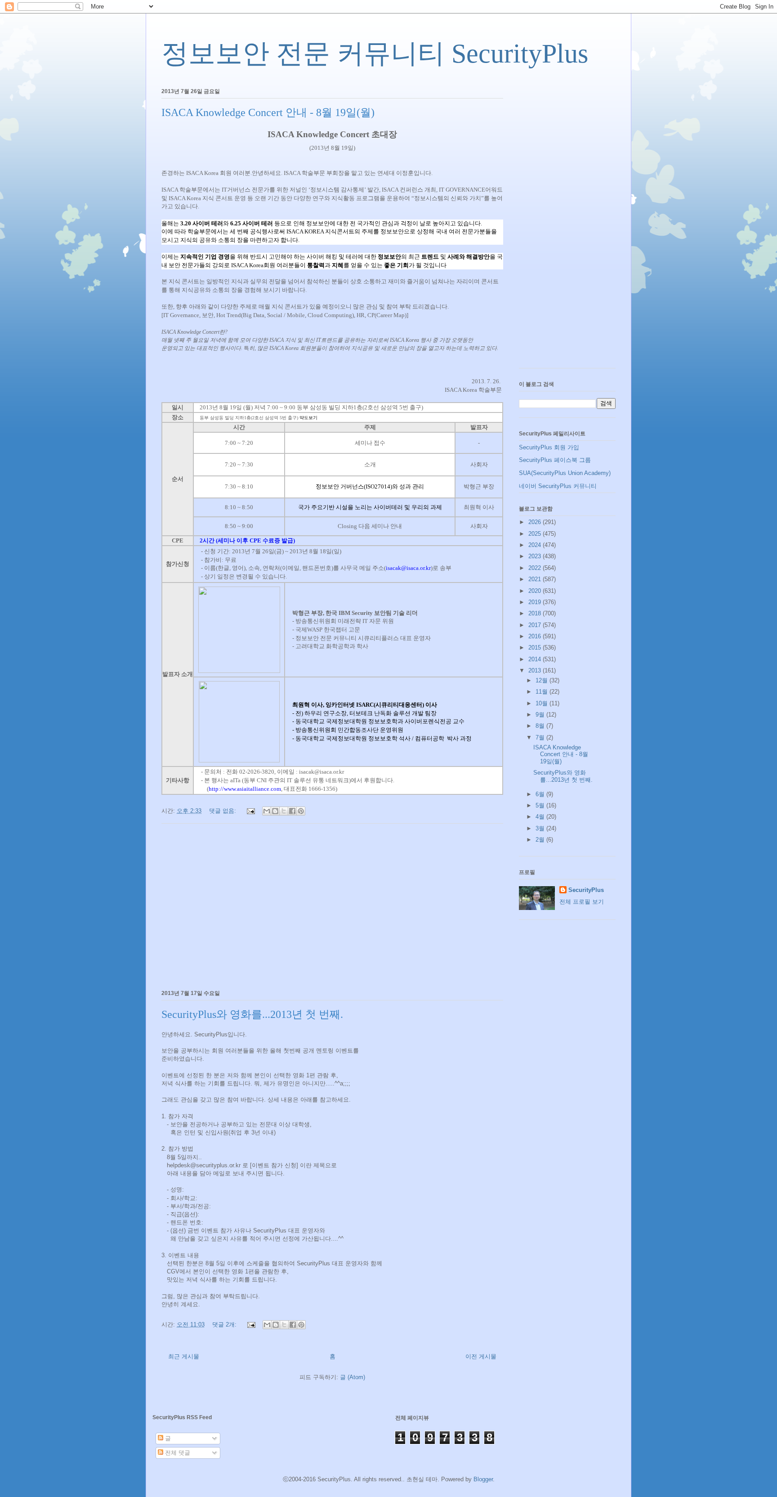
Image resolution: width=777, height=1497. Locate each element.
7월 (541, 737)
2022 (535, 568)
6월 (541, 794)
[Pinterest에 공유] (300, 811)
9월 (541, 714)
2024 (535, 545)
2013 (535, 670)
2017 (535, 625)
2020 (535, 590)
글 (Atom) (352, 1377)
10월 (542, 703)
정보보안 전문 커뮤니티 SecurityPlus (374, 53)
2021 (535, 579)
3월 (541, 828)
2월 (541, 839)
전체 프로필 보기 (581, 901)
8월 (541, 725)
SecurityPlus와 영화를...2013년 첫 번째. (252, 1014)
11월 (542, 691)
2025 (535, 533)
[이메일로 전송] (266, 811)
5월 (541, 805)
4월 (541, 816)
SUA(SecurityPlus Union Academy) (565, 473)
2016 (535, 636)
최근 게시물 (183, 1356)
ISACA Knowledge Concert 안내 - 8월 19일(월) (268, 112)
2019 (535, 602)
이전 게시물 (480, 1356)
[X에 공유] (283, 811)
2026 (535, 522)
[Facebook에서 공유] (292, 811)
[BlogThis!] (275, 811)
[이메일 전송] (250, 810)
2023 (535, 556)
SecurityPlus (586, 890)
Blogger (483, 1479)
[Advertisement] (332, 905)
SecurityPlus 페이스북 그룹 (555, 460)
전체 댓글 (176, 1452)
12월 (542, 680)
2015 (535, 647)
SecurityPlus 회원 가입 (549, 447)
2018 (535, 613)
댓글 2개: (225, 1324)
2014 (535, 659)
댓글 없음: (223, 810)
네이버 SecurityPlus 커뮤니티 (558, 486)
